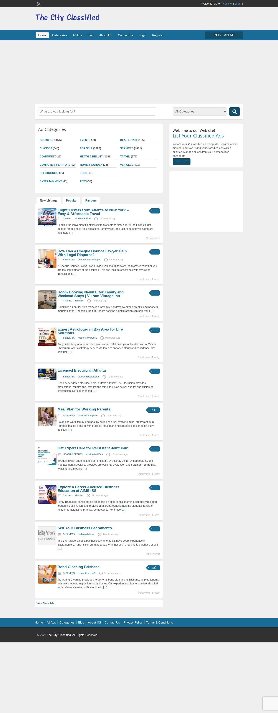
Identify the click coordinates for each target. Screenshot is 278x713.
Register (228, 3)
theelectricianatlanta (88, 376)
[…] (71, 232)
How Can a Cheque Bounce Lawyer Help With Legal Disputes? (92, 253)
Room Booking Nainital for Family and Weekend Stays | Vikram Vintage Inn (91, 294)
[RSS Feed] (38, 3)
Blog (91, 35)
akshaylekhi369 (94, 454)
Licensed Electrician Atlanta (82, 370)
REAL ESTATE (129, 140)
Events (85, 140)
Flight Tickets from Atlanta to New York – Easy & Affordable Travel (93, 212)
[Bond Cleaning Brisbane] (47, 582)
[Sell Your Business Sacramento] (47, 543)
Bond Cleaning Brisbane (78, 567)
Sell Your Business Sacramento (85, 528)
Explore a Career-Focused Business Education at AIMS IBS (88, 489)
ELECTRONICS (49, 173)
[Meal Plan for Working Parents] (47, 425)
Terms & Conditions (159, 622)
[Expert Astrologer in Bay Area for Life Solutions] (47, 345)
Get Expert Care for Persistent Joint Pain (93, 448)
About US (105, 35)
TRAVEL (125, 156)
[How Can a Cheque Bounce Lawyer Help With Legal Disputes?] (47, 266)
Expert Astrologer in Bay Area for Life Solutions (90, 331)
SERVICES (126, 148)
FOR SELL (86, 148)
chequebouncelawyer (89, 259)
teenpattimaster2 (87, 573)
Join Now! (181, 161)
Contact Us (125, 35)
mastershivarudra (87, 337)
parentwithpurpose (88, 415)
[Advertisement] (139, 71)
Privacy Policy (133, 622)
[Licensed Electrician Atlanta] (47, 379)
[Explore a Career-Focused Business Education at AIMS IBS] (47, 502)
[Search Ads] (234, 111)
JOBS (83, 173)
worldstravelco (83, 218)
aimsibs (79, 495)
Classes (46, 148)
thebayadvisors (86, 534)
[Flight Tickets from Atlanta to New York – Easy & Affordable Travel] (47, 225)
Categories (59, 35)
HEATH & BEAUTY (91, 156)
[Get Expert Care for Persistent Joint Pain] (47, 463)
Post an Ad (224, 35)
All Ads (77, 35)
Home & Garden (91, 164)
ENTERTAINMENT (51, 181)
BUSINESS (46, 140)
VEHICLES (126, 164)
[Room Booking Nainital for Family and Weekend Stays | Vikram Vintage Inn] (47, 307)
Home (42, 35)
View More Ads (45, 603)
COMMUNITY (48, 156)
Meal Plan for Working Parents (84, 409)
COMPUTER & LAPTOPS (55, 164)
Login (238, 3)
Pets (83, 181)
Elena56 (79, 300)
